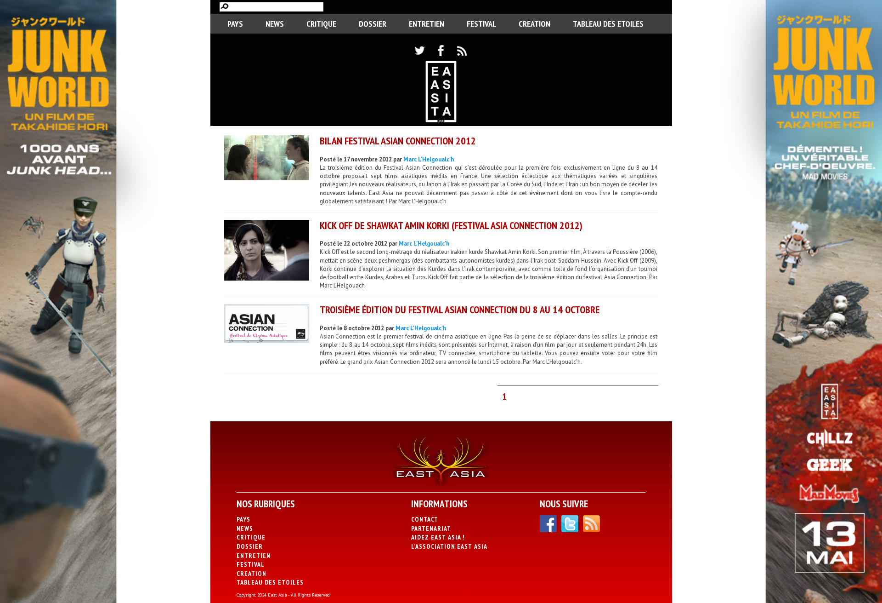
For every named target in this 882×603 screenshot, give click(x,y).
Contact (424, 519)
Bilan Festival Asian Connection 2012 (398, 140)
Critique (321, 23)
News (275, 23)
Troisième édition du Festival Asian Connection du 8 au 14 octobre (459, 309)
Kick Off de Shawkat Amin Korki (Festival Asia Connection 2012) (451, 225)
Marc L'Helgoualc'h (428, 159)
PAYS (235, 23)
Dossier (372, 23)
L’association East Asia (449, 546)
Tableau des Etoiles (608, 23)
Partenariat (431, 528)
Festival (481, 23)
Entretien (426, 23)
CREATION (534, 23)
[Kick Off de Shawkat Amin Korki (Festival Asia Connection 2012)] (266, 251)
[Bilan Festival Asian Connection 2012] (266, 159)
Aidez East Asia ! (437, 537)
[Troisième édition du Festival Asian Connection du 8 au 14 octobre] (266, 324)
